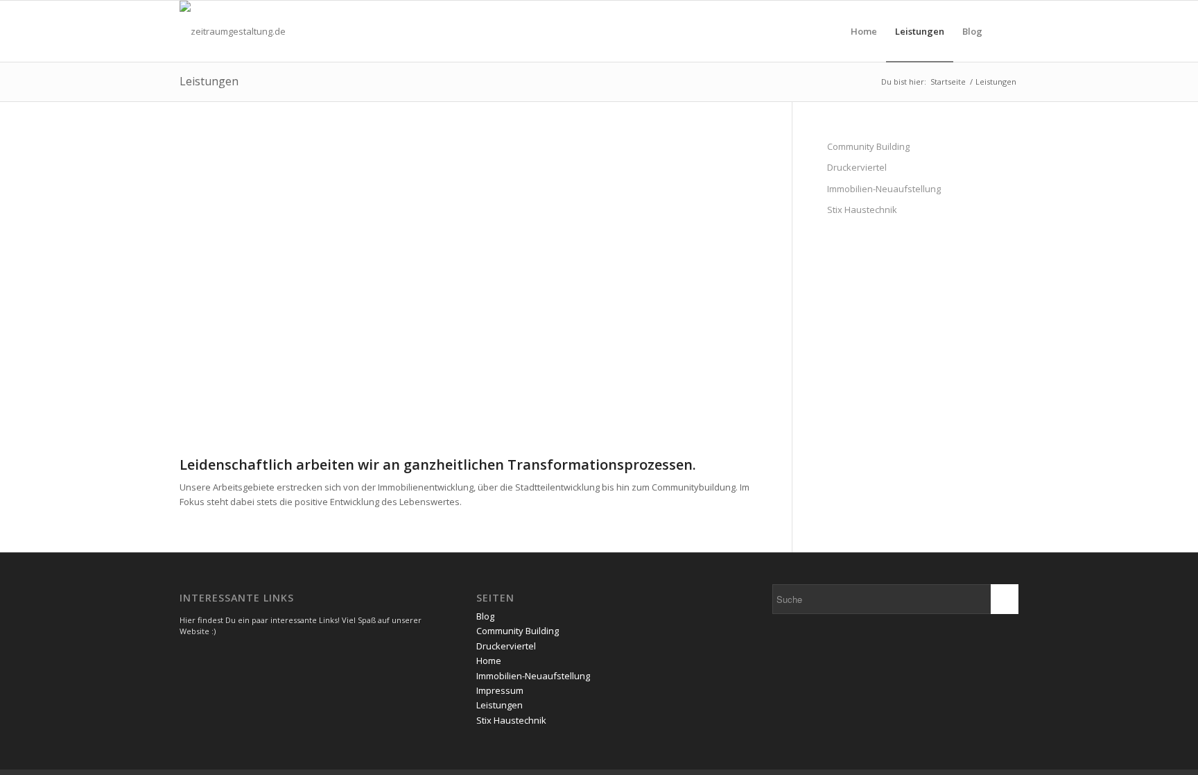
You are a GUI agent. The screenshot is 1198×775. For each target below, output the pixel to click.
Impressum (499, 690)
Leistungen (209, 81)
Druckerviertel (857, 167)
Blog (485, 616)
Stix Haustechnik (862, 209)
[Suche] (1004, 31)
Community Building (868, 146)
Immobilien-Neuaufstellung (884, 188)
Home (488, 660)
